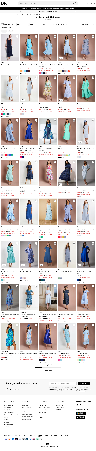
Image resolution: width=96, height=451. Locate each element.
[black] (80, 280)
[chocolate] (29, 71)
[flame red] (69, 71)
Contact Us (24, 405)
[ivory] (78, 157)
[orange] (21, 71)
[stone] (78, 235)
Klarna (6, 417)
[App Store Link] (81, 415)
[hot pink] (40, 73)
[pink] (2, 114)
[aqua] (69, 155)
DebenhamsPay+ (9, 412)
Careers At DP (60, 405)
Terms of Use (42, 412)
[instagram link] (77, 404)
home (3, 14)
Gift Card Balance (26, 419)
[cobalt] (10, 155)
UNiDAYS (6, 427)
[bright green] (4, 114)
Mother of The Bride (26, 14)
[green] (8, 235)
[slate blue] (65, 237)
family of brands (64, 389)
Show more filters (6, 27)
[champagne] (59, 71)
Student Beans (8, 424)
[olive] (63, 237)
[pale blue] (80, 196)
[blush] (23, 71)
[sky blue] (40, 237)
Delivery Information (27, 414)
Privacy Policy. (82, 390)
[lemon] (61, 71)
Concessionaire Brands (45, 415)
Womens (7, 14)
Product (41, 417)
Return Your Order (26, 407)
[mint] (63, 155)
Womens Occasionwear (16, 14)
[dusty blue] (21, 278)
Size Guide (7, 410)
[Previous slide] (20, 11)
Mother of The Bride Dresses (39, 14)
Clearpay (6, 422)
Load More (48, 371)
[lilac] (2, 155)
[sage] (6, 114)
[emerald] (12, 155)
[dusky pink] (65, 71)
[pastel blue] (67, 71)
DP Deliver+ (7, 407)
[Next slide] (75, 11)
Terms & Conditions (44, 407)
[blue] (25, 71)
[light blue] (42, 73)
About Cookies (43, 410)
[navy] (27, 71)
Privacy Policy (43, 405)
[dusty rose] (61, 155)
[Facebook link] (81, 404)
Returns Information (27, 416)
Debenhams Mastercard (11, 415)
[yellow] (4, 155)
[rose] (25, 278)
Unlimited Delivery (9, 405)
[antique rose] (23, 278)
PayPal (6, 419)
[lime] (67, 155)
